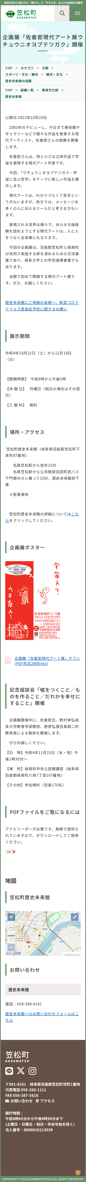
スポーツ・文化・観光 (21, 74)
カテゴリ (27, 68)
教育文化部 (50, 90)
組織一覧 (27, 90)
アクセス (47, 1100)
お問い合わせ (21, 1100)
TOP (8, 68)
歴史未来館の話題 (18, 80)
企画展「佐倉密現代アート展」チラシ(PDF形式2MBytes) (47, 660)
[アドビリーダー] (10, 851)
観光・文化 (54, 74)
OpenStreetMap (70, 955)
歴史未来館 (13, 96)
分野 (45, 68)
